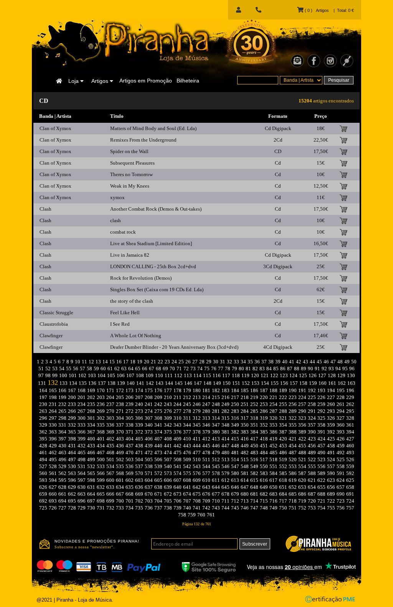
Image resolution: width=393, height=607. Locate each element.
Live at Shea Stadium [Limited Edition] (151, 243)
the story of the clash (131, 301)
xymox (117, 197)
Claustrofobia (54, 324)
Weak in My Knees (129, 186)
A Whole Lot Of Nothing (135, 335)
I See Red (120, 324)
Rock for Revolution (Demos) (141, 278)
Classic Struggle (56, 312)
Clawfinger (51, 335)
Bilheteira (188, 81)
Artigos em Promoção (145, 81)
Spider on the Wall (129, 151)
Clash (45, 209)
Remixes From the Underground (143, 140)
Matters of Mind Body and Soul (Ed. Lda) (153, 128)
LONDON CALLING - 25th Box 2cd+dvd (153, 266)
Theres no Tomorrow (131, 174)
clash (115, 220)
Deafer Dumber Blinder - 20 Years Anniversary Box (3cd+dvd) (174, 347)
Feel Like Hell (125, 312)
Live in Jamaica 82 (129, 255)
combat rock (123, 232)
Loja (74, 81)
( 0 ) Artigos (316, 10)
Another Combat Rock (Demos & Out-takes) (155, 209)
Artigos (100, 81)
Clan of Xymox (55, 128)
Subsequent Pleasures (132, 163)
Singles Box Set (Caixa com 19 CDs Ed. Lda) (156, 289)
